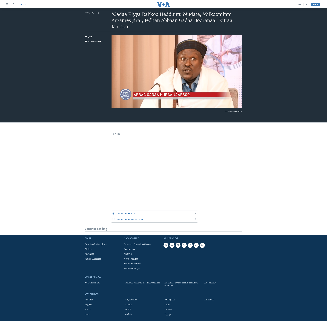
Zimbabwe (209, 300)
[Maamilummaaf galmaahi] (196, 245)
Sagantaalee (129, 249)
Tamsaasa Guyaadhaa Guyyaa (137, 244)
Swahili (128, 309)
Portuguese (170, 300)
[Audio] (307, 4)
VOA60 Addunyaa (132, 268)
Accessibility (210, 283)
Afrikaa (88, 249)
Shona (167, 305)
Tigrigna (169, 314)
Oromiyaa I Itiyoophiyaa (96, 244)
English (88, 305)
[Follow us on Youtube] (172, 245)
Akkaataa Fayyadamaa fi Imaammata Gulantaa (181, 284)
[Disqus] (155, 169)
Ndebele (128, 314)
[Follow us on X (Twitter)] (184, 245)
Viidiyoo (23, 4)
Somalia (168, 309)
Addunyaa (89, 254)
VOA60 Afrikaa (131, 259)
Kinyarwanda (131, 300)
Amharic (89, 300)
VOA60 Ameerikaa (132, 264)
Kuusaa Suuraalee (93, 259)
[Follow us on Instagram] (178, 245)
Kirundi (128, 305)
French (88, 309)
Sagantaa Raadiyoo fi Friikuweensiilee (142, 283)
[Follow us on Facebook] (166, 245)
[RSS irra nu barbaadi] (202, 245)
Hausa (87, 314)
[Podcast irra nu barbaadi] (190, 245)
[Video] (299, 4)
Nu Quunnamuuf (92, 283)
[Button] (88, 37)
